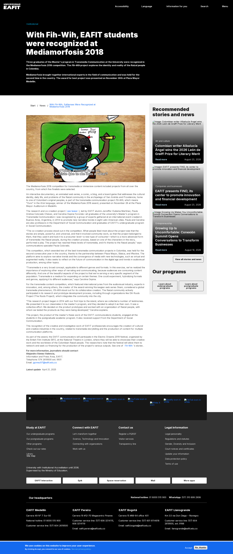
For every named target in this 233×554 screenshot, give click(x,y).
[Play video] (85, 148)
